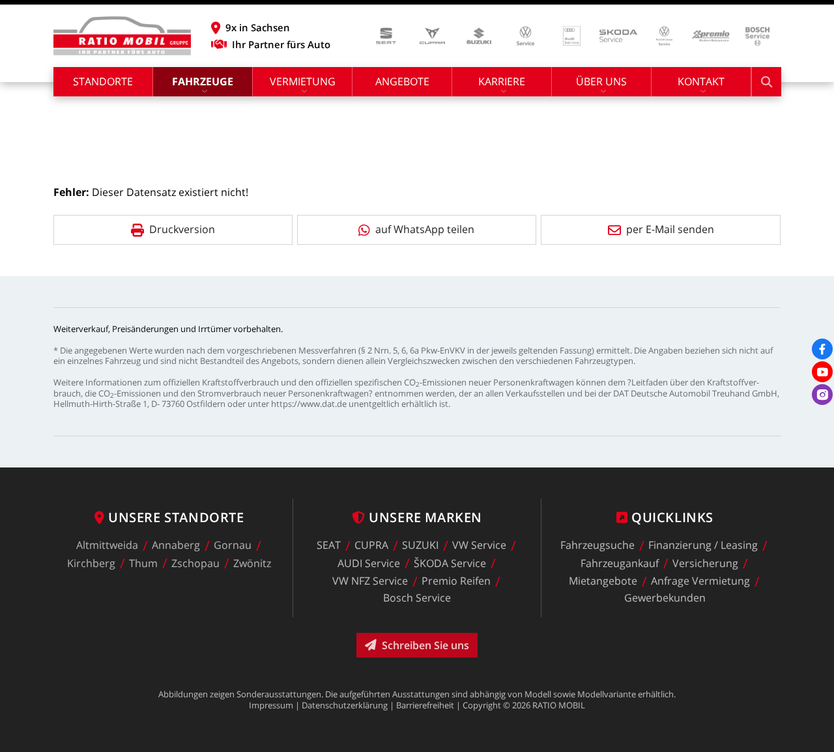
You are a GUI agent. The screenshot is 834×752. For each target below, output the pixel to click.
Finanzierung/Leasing (703, 545)
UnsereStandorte (176, 517)
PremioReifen (456, 581)
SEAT (329, 545)
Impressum (271, 705)
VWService (479, 545)
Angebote (402, 81)
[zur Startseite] (122, 36)
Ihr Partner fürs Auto (281, 44)
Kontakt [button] (701, 81)
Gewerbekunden (665, 598)
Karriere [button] (501, 81)
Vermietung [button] (303, 81)
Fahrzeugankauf (620, 563)
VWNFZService (370, 581)
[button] (270, 27)
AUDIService (369, 563)
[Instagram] (822, 394)
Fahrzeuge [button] (202, 81)
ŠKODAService (450, 563)
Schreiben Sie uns (425, 645)
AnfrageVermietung (700, 581)
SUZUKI (420, 545)
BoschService (417, 598)
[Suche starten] (766, 81)
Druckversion (182, 229)
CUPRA (371, 545)
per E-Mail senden (670, 229)
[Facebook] (822, 349)
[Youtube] (822, 371)
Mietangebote (603, 581)
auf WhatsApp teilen (424, 229)
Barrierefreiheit (425, 705)
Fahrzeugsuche (597, 545)
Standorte (103, 81)
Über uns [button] (601, 81)
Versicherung (705, 563)
